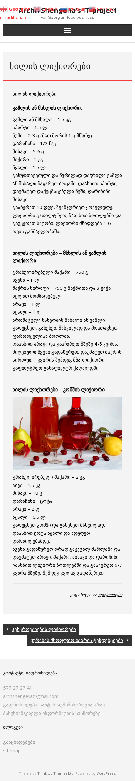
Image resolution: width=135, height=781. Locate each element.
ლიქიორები (110, 594)
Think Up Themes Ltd (55, 773)
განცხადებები (19, 742)
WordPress (106, 773)
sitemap (12, 750)
